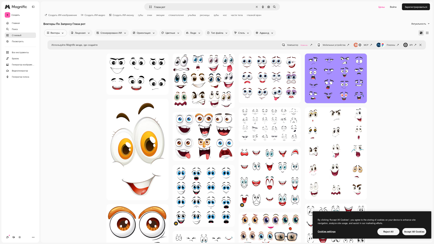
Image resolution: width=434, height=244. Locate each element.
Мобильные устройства (334, 44)
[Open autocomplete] (149, 7)
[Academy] (13, 237)
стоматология (176, 15)
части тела (237, 15)
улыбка (192, 15)
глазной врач (254, 15)
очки (149, 15)
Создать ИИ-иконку (123, 15)
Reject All (388, 231)
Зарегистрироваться (416, 6)
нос (225, 15)
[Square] (427, 33)
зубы (216, 15)
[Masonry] (421, 33)
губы (140, 15)
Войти (393, 6)
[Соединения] (7, 237)
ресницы (205, 15)
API (411, 44)
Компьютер (297, 44)
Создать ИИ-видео (95, 15)
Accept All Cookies (414, 231)
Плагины (391, 44)
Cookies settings (327, 231)
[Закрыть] (420, 45)
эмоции (160, 15)
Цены (381, 6)
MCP (366, 44)
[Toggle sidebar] (33, 6)
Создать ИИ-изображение (62, 15)
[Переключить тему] (19, 237)
